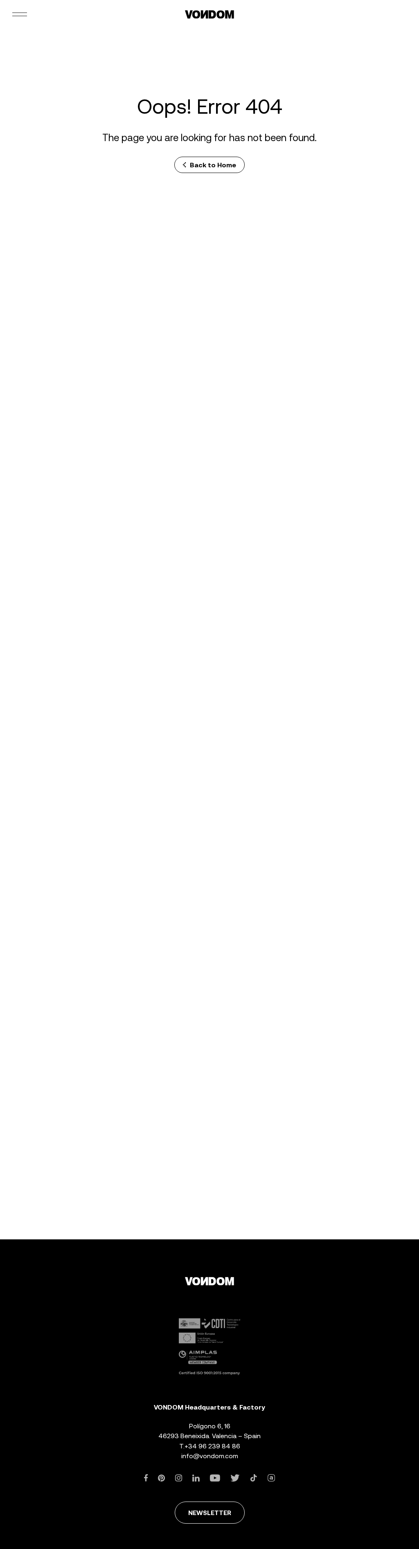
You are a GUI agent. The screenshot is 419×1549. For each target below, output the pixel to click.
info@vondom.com (209, 1455)
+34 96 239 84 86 (212, 1446)
